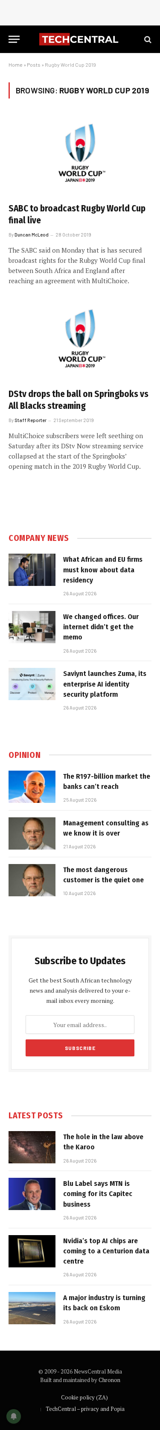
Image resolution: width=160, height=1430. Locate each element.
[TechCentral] (79, 39)
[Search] (147, 39)
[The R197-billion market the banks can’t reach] (32, 787)
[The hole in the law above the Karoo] (32, 1147)
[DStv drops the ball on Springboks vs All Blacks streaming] (80, 341)
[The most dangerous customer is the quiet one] (32, 880)
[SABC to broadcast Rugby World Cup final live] (80, 155)
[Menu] (14, 39)
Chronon (109, 1380)
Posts (34, 65)
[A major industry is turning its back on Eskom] (32, 1308)
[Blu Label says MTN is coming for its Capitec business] (32, 1194)
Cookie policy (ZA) (84, 1397)
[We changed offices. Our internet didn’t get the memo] (32, 627)
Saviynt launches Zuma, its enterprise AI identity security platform (104, 684)
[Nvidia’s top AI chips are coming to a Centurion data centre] (32, 1251)
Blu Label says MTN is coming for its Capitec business (97, 1194)
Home (16, 65)
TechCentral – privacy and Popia (85, 1409)
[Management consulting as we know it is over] (32, 833)
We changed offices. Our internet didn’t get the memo (101, 627)
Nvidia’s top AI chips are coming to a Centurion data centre (106, 1251)
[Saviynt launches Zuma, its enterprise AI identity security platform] (32, 684)
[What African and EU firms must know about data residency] (32, 570)
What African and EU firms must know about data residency (103, 570)
